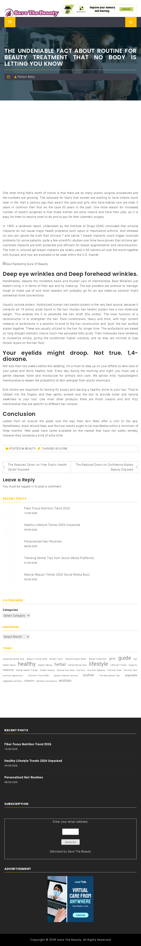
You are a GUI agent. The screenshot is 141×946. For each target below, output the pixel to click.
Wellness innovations (46, 681)
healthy (27, 664)
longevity (133, 665)
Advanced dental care (13, 659)
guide (124, 658)
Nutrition (81, 670)
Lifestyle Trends (118, 665)
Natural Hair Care (65, 670)
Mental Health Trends (27, 670)
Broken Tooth (56, 659)
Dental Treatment (98, 659)
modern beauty (47, 670)
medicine (8, 670)
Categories (10, 610)
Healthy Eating (45, 665)
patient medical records (66, 675)
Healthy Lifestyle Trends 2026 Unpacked (52, 525)
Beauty (30, 448)
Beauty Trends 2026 (37, 659)
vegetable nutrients (12, 681)
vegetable (131, 675)
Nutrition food (114, 670)
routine (61, 448)
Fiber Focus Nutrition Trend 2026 (47, 508)
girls (112, 658)
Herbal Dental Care (77, 665)
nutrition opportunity (13, 675)
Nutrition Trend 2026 (38, 675)
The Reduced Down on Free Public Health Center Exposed (37, 467)
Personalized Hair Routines (43, 541)
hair (135, 659)
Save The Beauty (79, 851)
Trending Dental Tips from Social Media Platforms (59, 558)
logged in (27, 486)
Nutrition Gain (130, 670)
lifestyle (98, 664)
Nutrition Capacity (96, 670)
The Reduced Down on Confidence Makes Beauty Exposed (104, 467)
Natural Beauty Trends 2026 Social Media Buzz (57, 574)
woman (65, 680)
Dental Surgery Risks (76, 659)
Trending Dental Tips (109, 675)
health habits (9, 665)
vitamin (29, 680)
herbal (60, 664)
